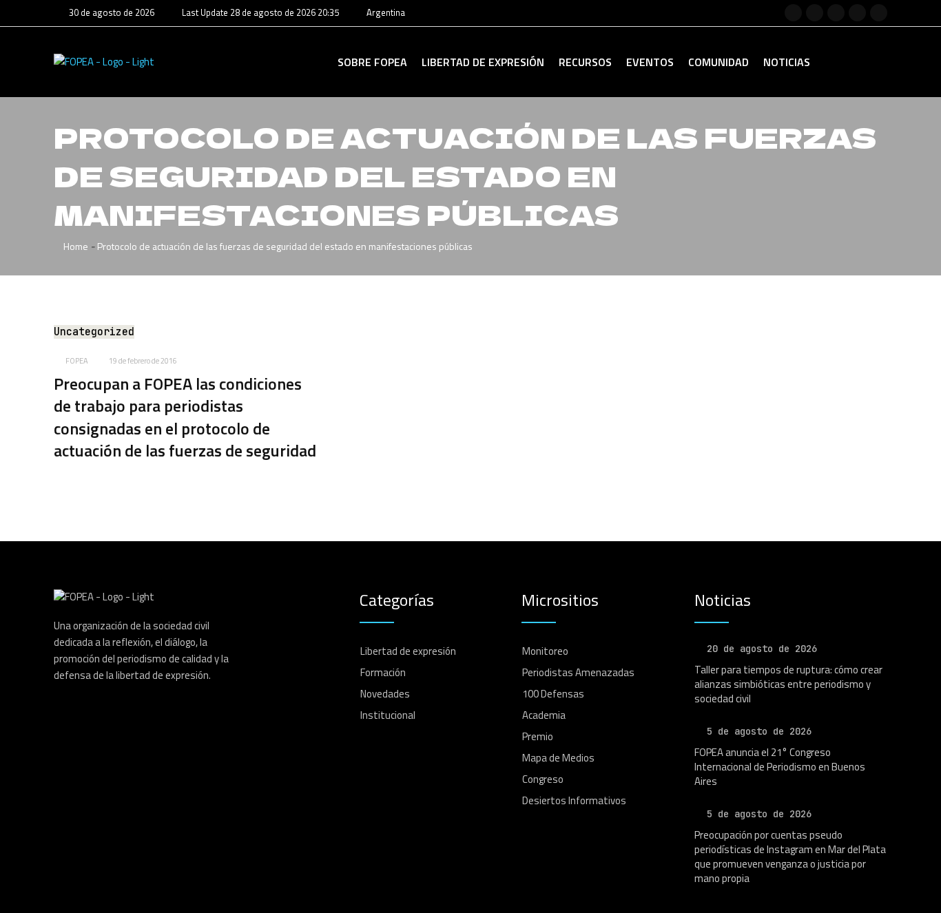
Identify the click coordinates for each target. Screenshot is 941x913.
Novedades (385, 694)
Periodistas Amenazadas (578, 672)
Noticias (786, 62)
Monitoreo (545, 651)
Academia (544, 715)
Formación (383, 672)
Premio (537, 736)
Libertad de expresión (483, 62)
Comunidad (718, 62)
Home (74, 246)
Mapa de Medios (558, 758)
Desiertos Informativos (574, 800)
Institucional (387, 715)
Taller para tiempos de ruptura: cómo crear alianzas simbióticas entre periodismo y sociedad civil (788, 684)
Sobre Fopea (372, 62)
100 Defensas (553, 694)
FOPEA (76, 360)
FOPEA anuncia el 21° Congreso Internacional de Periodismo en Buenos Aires (779, 766)
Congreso (542, 779)
